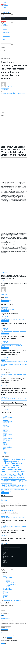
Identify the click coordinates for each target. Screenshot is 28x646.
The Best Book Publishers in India (18, 489)
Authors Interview (7, 417)
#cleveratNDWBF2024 (6, 474)
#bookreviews (16, 469)
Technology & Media (8, 449)
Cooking (8, 587)
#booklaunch (5, 463)
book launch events (7, 421)
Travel (4, 451)
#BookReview (6, 469)
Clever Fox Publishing (15, 547)
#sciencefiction (3, 477)
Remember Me (5, 613)
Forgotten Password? (6, 618)
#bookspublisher (18, 472)
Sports (4, 448)
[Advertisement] (14, 44)
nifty (21, 486)
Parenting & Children (8, 440)
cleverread (21, 485)
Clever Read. (3, 4)
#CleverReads (17, 474)
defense (5, 429)
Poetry (4, 442)
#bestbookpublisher (8, 459)
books (8, 480)
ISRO (19, 486)
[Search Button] (12, 14)
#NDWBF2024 (14, 475)
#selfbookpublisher (13, 477)
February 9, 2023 (4, 409)
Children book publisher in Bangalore (12, 481)
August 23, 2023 (4, 397)
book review (22, 479)
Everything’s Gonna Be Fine (9, 314)
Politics (5, 443)
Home (4, 2)
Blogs (4, 418)
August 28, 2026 (4, 308)
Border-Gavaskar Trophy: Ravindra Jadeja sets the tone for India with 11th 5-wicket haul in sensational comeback (14, 405)
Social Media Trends (8, 556)
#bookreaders (16, 463)
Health (4, 436)
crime (4, 427)
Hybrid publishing (7, 438)
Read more (3, 508)
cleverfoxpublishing (9, 485)
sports (11, 489)
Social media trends (7, 447)
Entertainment (6, 431)
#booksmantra (6, 471)
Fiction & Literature (7, 434)
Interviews (5, 558)
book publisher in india (14, 479)
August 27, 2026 (4, 329)
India (17, 486)
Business (5, 425)
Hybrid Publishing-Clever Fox (9, 486)
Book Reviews (7, 58)
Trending (5, 10)
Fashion (5, 433)
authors (22, 477)
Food (4, 435)
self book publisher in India (10, 488)
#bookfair (4, 461)
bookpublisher (4, 479)
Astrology (5, 416)
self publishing (6, 445)
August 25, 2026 (4, 342)
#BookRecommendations (10, 467)
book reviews (4, 480)
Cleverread (7, 547)
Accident (5, 414)
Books (4, 553)
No (11, 637)
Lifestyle (5, 439)
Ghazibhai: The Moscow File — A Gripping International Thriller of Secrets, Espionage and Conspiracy (14, 353)
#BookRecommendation (10, 465)
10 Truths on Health (7, 304)
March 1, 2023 (4, 385)
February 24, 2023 (5, 88)
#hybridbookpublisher (6, 475)
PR (4, 557)
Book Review (6, 422)
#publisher (21, 475)
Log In (2, 632)
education (5, 430)
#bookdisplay (21, 459)
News (4, 560)
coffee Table (6, 426)
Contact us (5, 561)
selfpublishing (6, 489)
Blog (4, 564)
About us (5, 562)
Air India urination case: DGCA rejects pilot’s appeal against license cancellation (13, 381)
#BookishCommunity (13, 461)
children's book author (18, 480)
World (4, 453)
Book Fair (5, 420)
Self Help (5, 444)
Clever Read (10, 86)
